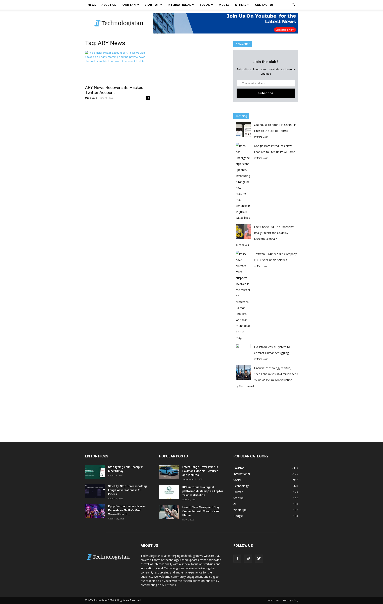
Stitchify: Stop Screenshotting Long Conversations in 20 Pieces (127, 490)
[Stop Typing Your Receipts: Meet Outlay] (95, 472)
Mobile (224, 5)
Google (238, 516)
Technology (241, 486)
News (92, 5)
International (179, 5)
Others (240, 5)
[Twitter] (259, 559)
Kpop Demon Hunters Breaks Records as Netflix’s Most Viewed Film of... (127, 510)
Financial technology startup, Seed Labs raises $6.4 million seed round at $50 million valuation (276, 374)
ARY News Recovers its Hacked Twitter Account (114, 90)
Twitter (238, 492)
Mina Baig (91, 97)
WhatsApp (240, 510)
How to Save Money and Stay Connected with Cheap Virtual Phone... (201, 511)
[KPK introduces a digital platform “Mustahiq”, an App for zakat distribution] (169, 492)
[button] (293, 5)
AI (234, 504)
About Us (109, 5)
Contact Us (264, 5)
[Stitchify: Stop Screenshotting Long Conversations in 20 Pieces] (95, 491)
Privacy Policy (290, 600)
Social (205, 5)
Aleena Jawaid (246, 385)
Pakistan (128, 5)
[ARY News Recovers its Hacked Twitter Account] (117, 67)
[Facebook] (237, 559)
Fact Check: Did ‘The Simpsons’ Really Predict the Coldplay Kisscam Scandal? (274, 233)
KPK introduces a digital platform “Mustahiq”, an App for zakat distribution (202, 491)
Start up (152, 5)
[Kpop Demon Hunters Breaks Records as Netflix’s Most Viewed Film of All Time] (95, 511)
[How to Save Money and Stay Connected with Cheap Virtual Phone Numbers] (169, 512)
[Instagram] (248, 559)
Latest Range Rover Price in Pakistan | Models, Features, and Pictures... (200, 471)
